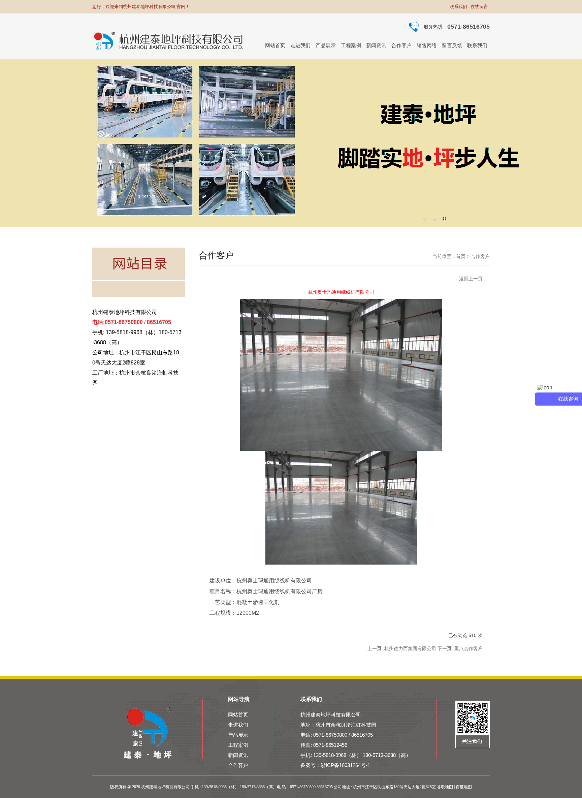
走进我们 (238, 725)
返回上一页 (471, 278)
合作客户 (480, 256)
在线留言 (479, 6)
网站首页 (238, 714)
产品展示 (238, 735)
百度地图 (464, 787)
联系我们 (458, 6)
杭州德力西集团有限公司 (410, 648)
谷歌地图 (445, 787)
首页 (460, 256)
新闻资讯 (238, 755)
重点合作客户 (468, 648)
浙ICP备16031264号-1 (345, 765)
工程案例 (238, 745)
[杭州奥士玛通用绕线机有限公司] (341, 449)
